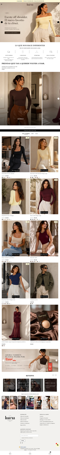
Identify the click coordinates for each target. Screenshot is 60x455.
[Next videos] (56, 402)
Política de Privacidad (24, 416)
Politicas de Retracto (24, 421)
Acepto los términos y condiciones (27, 437)
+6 (10, 177)
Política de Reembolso (24, 418)
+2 (10, 303)
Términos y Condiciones (24, 423)
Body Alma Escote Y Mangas (8, 215)
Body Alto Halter (33, 257)
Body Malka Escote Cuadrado (8, 173)
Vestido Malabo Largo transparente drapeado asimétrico (14, 341)
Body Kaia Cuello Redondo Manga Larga (38, 173)
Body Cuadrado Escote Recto (8, 257)
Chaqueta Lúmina (34, 299)
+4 (10, 219)
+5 (39, 177)
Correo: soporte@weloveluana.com (46, 421)
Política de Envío (23, 419)
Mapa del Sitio (23, 425)
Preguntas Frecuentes (44, 418)
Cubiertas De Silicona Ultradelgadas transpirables (40, 341)
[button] (5, 402)
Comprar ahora (45, 338)
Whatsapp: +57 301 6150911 (45, 419)
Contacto (41, 416)
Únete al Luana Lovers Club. (30, 130)
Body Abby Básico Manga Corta (8, 299)
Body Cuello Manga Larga (35, 215)
